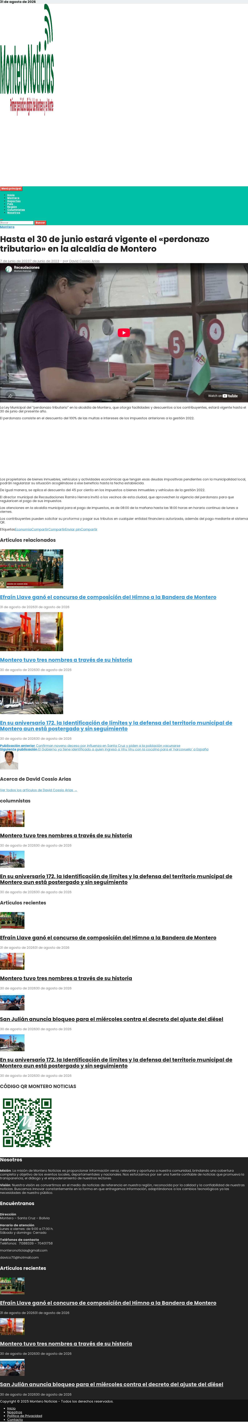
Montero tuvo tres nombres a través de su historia (66, 660)
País (10, 204)
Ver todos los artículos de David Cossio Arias (38, 790)
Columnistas (16, 210)
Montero (13, 198)
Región (12, 207)
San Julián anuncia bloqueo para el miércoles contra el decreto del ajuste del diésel (111, 1019)
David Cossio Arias (84, 261)
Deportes (14, 201)
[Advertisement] (109, 161)
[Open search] (1, 219)
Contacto (15, 1419)
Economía (23, 529)
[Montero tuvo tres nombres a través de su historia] (31, 650)
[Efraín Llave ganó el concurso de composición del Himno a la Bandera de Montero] (31, 587)
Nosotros (13, 212)
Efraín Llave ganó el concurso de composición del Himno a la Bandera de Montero (108, 597)
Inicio (11, 195)
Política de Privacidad (24, 1416)
